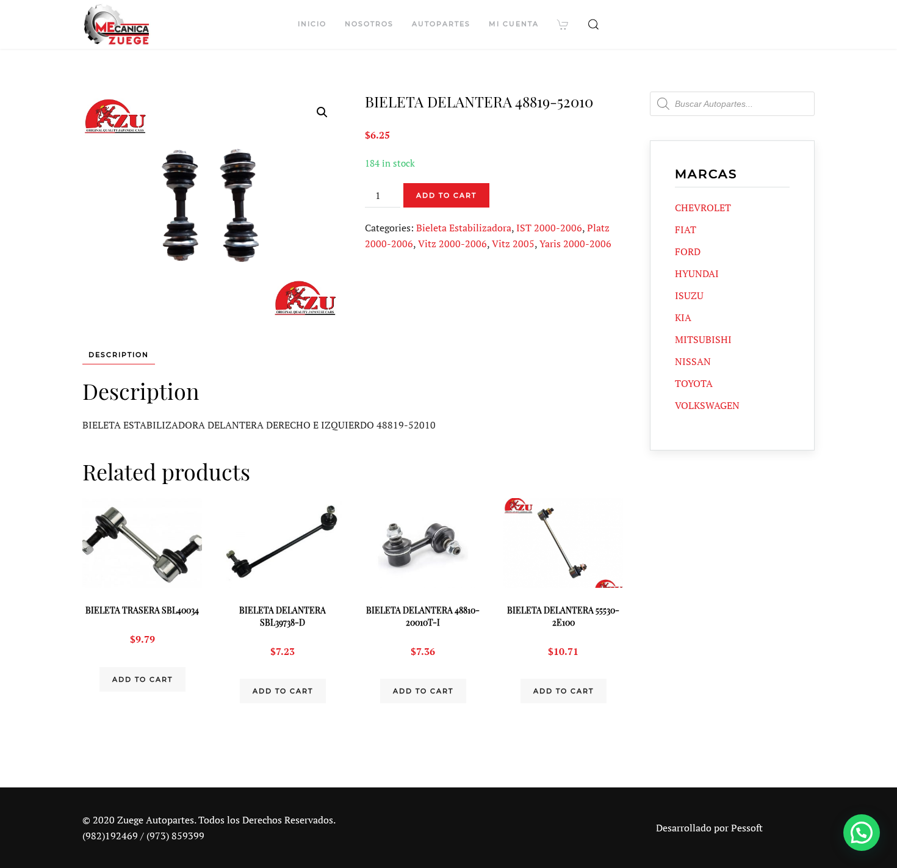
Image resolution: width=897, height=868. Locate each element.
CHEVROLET (703, 207)
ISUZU (689, 295)
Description (118, 354)
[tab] (112, 354)
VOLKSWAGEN (707, 405)
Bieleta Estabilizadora (463, 227)
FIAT (685, 229)
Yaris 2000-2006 (575, 243)
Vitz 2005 (513, 243)
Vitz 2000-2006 (452, 243)
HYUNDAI (697, 273)
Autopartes (441, 24)
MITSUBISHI (703, 339)
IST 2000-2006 (549, 227)
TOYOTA (694, 383)
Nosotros (369, 24)
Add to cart (446, 195)
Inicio (312, 24)
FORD (688, 251)
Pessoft (747, 827)
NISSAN (693, 361)
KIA (683, 317)
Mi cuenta (514, 24)
